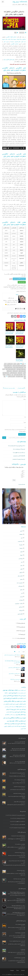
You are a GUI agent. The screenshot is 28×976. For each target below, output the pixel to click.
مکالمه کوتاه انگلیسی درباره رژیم (20, 761)
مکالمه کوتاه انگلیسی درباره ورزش (19, 456)
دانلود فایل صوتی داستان (18, 374)
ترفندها (21, 548)
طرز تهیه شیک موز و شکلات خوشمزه (19, 801)
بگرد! (4, 437)
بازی (21, 538)
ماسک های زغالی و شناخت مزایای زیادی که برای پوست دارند (17, 861)
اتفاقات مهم (15, 690)
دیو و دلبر (6, 42)
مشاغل (21, 579)
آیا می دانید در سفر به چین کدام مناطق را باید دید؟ (17, 941)
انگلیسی (18, 364)
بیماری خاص (19, 693)
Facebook (23, 970)
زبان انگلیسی (8, 374)
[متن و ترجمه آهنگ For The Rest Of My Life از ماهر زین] (22, 662)
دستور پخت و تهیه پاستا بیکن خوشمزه (19, 793)
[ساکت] (8, 148)
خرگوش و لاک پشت (21, 39)
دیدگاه (25, 399)
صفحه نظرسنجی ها (22, 484)
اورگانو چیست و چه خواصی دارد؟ (20, 844)
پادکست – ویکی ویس (18, 603)
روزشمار (24, 709)
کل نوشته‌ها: (23, 634)
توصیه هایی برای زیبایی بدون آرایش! (19, 879)
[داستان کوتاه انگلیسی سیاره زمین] (22, 669)
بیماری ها (20, 545)
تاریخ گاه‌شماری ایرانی (8, 695)
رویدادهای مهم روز (21, 714)
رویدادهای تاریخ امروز (20, 712)
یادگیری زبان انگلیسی (11, 376)
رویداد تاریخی (10, 709)
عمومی (21, 569)
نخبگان (21, 590)
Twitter (17, 970)
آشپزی (21, 531)
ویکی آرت (20, 600)
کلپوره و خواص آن (21, 388)
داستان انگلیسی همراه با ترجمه (18, 367)
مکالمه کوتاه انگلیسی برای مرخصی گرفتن (19, 755)
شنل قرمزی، (17, 42)
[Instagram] (18, 309)
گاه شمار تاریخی (14, 726)
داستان (15, 364)
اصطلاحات (20, 534)
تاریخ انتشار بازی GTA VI (15, 679)
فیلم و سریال (20, 576)
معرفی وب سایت (19, 583)
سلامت (21, 565)
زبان (23, 364)
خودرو (21, 552)
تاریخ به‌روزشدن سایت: (21, 638)
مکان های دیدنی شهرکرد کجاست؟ (20, 933)
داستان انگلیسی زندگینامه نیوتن (14, 673)
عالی (22, 471)
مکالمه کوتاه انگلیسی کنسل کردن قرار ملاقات (18, 748)
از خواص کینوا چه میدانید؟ (21, 870)
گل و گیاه (20, 610)
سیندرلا (12, 42)
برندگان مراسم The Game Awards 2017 (18, 905)
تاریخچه (16, 695)
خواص (5, 701)
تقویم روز (17, 701)
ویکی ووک (20, 726)
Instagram (12, 970)
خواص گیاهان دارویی (21, 704)
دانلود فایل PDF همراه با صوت (19, 279)
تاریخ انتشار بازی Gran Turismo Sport (18, 912)
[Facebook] (20, 309)
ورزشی (21, 597)
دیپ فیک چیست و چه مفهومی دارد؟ (19, 452)
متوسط (22, 475)
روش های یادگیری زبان (9, 59)
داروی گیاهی (12, 704)
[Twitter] (16, 309)
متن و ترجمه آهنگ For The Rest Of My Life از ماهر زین (12, 662)
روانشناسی (20, 558)
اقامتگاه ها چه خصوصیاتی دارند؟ (20, 924)
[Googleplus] (22, 309)
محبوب (23, 652)
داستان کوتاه (20, 373)
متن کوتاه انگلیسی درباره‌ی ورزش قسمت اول (12, 655)
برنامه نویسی (20, 541)
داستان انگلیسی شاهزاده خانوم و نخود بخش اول (15, 364)
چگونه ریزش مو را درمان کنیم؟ (9, 388)
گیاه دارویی (23, 728)
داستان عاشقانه (15, 371)
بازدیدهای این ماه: (22, 627)
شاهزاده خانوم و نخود (19, 376)
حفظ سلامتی (10, 701)
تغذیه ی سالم (19, 698)
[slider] (5, 148)
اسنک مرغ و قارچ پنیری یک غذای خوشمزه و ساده (16, 446)
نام (25, 417)
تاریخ (15, 693)
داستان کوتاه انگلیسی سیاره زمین (14, 667)
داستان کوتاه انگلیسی (11, 37)
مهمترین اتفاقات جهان (17, 721)
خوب (22, 473)
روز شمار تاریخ (17, 709)
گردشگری (20, 607)
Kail (15, 32)
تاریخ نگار (21, 695)
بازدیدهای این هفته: (21, 623)
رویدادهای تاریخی (10, 712)
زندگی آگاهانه (10, 974)
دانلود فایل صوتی (22, 282)
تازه (19, 652)
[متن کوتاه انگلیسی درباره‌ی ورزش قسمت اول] (22, 656)
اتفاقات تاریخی (20, 690)
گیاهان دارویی (20, 614)
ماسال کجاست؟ (23, 949)
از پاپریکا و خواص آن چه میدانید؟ (20, 852)
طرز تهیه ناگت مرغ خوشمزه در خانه (19, 449)
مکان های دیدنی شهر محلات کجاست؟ (19, 957)
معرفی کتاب (20, 586)
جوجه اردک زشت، (12, 39)
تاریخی (24, 698)
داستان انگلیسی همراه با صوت (11, 369)
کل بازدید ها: (22, 631)
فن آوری (21, 572)
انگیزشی (24, 693)
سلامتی (12, 717)
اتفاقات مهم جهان (7, 690)
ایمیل (24, 422)
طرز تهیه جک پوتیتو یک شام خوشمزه (19, 459)
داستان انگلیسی (14, 44)
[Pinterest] (24, 309)
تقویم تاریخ (12, 698)
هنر (21, 593)
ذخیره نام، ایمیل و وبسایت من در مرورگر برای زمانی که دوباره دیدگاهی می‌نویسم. (15, 430)
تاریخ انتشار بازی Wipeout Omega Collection (17, 892)
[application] (14, 148)
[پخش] (24, 148)
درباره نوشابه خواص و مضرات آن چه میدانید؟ (18, 836)
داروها (21, 555)
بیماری (22, 693)
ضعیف (22, 477)
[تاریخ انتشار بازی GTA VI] (22, 681)
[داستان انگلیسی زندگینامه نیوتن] (22, 675)
